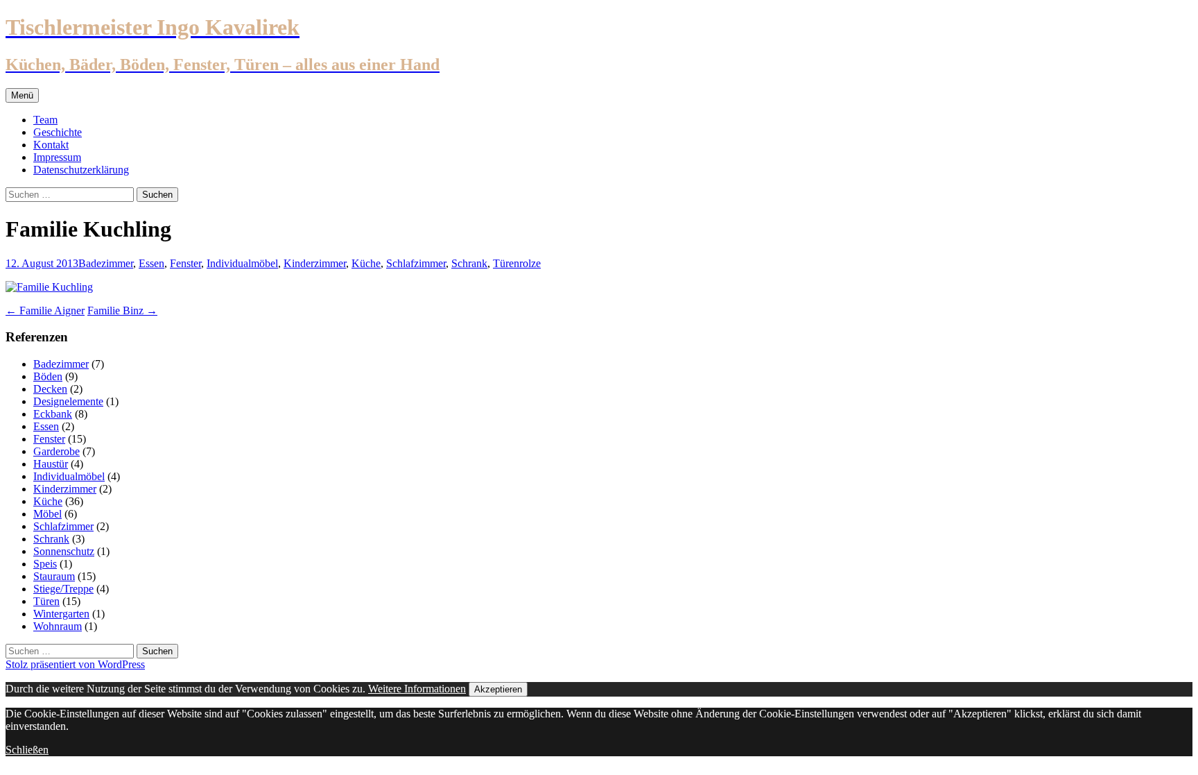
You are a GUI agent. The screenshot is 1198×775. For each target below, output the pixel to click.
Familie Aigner (45, 310)
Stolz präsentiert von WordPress (75, 664)
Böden (47, 376)
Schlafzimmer (416, 263)
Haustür (50, 464)
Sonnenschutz (63, 551)
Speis (45, 564)
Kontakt (51, 145)
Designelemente (68, 401)
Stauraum (54, 576)
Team (45, 120)
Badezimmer (105, 263)
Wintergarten (61, 614)
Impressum (57, 157)
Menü (22, 95)
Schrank (469, 263)
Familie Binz (122, 310)
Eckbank (52, 414)
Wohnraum (57, 626)
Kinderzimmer (315, 263)
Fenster (185, 263)
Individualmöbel (242, 263)
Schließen (27, 750)
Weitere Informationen (417, 689)
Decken (50, 389)
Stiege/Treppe (63, 589)
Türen (506, 263)
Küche (366, 263)
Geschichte (57, 132)
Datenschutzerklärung (81, 170)
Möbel (47, 514)
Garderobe (56, 451)
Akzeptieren (498, 689)
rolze (530, 263)
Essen (151, 263)
